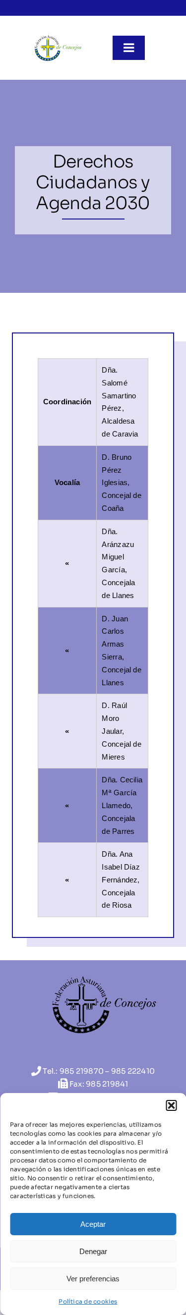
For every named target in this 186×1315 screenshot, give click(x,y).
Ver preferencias (93, 1278)
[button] (171, 1105)
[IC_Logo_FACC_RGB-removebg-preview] (57, 38)
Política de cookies (88, 1301)
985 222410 (133, 1071)
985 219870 (82, 1071)
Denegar (93, 1251)
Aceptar (93, 1224)
